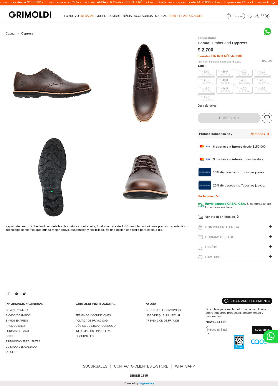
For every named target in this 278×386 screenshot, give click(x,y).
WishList (250, 16)
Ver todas (258, 134)
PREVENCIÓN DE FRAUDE (162, 320)
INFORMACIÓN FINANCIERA (93, 331)
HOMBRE (114, 16)
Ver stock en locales (220, 216)
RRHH (79, 310)
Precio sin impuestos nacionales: (215, 62)
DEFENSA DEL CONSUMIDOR (164, 310)
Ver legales (206, 196)
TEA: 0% (267, 61)
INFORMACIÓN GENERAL (24, 303)
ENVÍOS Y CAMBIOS (18, 315)
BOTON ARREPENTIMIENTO (250, 301)
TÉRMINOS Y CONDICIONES (93, 315)
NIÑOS (127, 16)
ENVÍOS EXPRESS (17, 320)
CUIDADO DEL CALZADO (21, 346)
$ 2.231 (237, 62)
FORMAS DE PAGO (17, 331)
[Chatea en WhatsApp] (267, 31)
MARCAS (161, 16)
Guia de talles (207, 105)
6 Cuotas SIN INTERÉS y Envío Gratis (134, 2)
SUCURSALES (85, 336)
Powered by (139, 383)
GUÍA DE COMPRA (17, 310)
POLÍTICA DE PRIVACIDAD (92, 320)
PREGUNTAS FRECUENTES (23, 341)
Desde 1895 (139, 375)
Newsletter (216, 321)
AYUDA (151, 303)
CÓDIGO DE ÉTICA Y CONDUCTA (96, 325)
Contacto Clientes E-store (141, 366)
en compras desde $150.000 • (186, 2)
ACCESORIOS (143, 16)
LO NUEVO (71, 16)
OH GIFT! (11, 351)
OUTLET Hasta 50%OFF (186, 16)
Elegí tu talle (229, 118)
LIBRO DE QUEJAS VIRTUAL (163, 315)
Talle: (202, 66)
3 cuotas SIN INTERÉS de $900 (220, 56)
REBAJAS (87, 16)
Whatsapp (185, 366)
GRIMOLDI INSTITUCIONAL (96, 303)
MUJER (101, 16)
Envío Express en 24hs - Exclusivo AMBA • (72, 2)
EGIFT (9, 336)
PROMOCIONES (15, 325)
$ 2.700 (205, 50)
